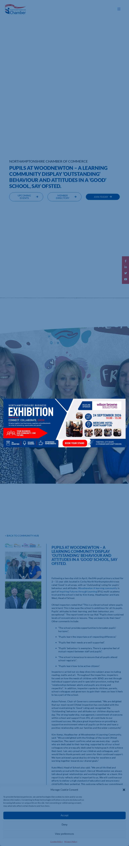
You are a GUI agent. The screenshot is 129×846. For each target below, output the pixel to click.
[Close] (119, 403)
